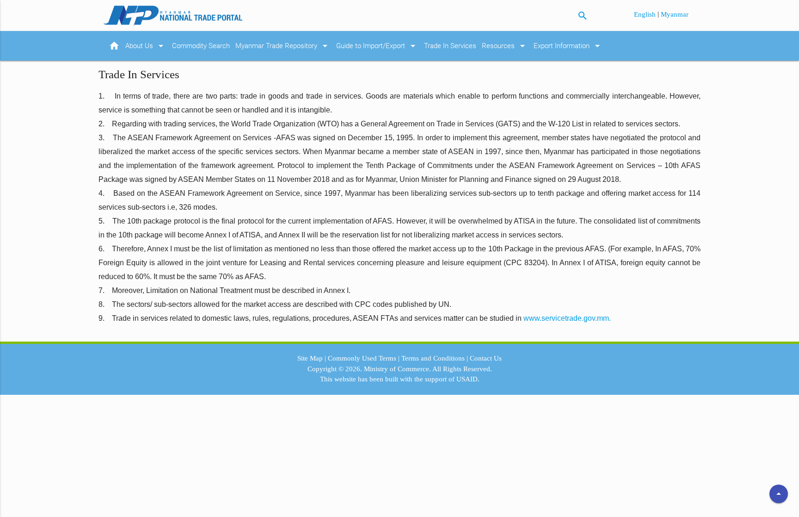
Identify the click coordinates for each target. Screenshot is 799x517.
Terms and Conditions (433, 358)
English (646, 14)
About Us (145, 45)
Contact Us (486, 358)
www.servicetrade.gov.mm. (567, 318)
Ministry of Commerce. (397, 369)
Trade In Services (450, 46)
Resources (505, 45)
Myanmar (674, 14)
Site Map (310, 358)
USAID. (467, 379)
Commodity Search (201, 46)
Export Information (568, 45)
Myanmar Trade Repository (283, 45)
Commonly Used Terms (362, 358)
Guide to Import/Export (377, 45)
